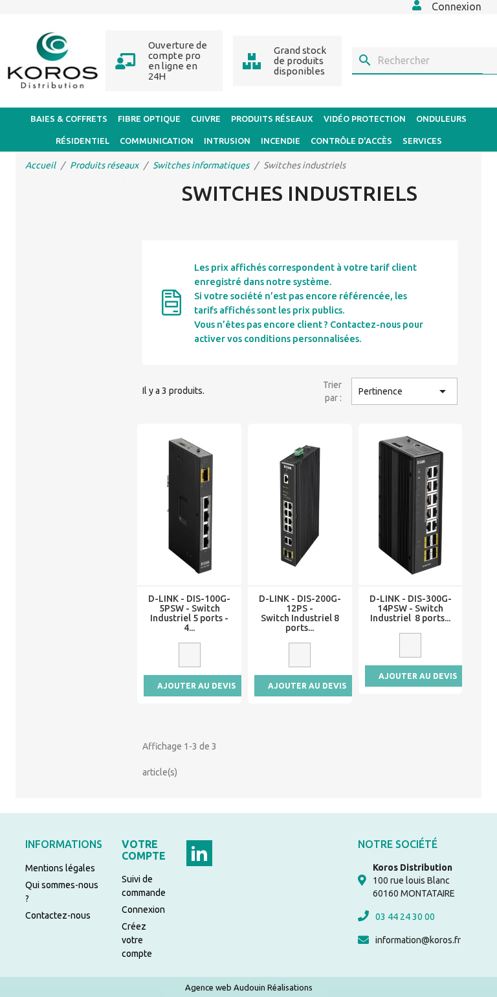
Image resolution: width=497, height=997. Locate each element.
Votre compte (144, 850)
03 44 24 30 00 (405, 916)
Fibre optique (149, 118)
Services (422, 140)
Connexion (143, 909)
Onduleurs (441, 118)
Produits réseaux (272, 118)
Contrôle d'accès (351, 140)
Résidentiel (82, 140)
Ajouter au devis (196, 686)
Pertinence (404, 391)
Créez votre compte (137, 940)
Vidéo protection (365, 118)
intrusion (227, 140)
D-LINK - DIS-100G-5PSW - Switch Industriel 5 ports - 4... (189, 613)
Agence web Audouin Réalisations (249, 987)
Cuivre (206, 118)
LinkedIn (199, 853)
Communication (156, 140)
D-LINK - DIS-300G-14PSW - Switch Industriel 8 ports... (411, 608)
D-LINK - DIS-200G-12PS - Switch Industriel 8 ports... (300, 613)
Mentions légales (60, 868)
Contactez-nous (58, 915)
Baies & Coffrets (68, 118)
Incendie (280, 140)
